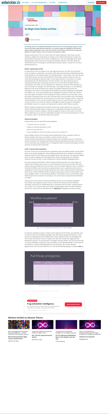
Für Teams (25, 2)
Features (52, 2)
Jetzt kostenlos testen (73, 304)
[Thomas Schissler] (27, 39)
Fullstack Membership (39, 2)
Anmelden (91, 2)
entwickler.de (11, 3)
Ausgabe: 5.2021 (79, 34)
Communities (62, 2)
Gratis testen (101, 2)
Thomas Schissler (35, 40)
